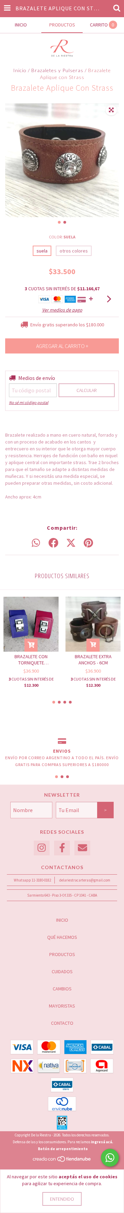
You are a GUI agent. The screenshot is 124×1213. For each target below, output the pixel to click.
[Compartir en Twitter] (71, 543)
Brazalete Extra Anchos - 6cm (93, 659)
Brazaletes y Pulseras (57, 70)
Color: (62, 236)
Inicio (20, 70)
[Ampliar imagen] (111, 110)
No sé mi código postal (28, 402)
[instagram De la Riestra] (42, 848)
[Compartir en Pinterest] (88, 543)
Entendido (62, 1199)
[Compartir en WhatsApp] (36, 543)
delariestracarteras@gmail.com (84, 880)
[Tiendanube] (62, 1160)
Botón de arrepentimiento (63, 1148)
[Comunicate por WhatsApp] (110, 1158)
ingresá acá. (102, 1141)
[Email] (82, 848)
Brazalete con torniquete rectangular (31, 659)
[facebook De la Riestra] (62, 848)
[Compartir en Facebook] (53, 543)
